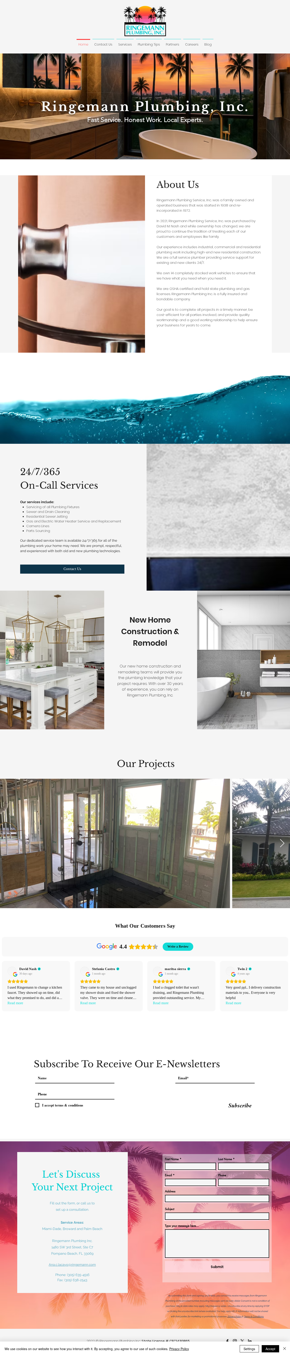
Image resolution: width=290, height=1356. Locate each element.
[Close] (284, 1348)
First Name (172, 1159)
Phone (222, 1175)
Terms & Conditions (254, 1316)
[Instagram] (234, 1341)
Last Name (225, 1159)
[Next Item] (282, 843)
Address (170, 1191)
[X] (242, 1341)
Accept (270, 1348)
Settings (249, 1348)
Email (168, 1175)
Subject (169, 1209)
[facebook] (227, 1341)
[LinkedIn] (249, 1341)
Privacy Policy (234, 1316)
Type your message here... (182, 1225)
